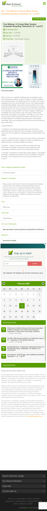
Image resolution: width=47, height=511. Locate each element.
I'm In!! (35, 263)
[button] (23, 253)
